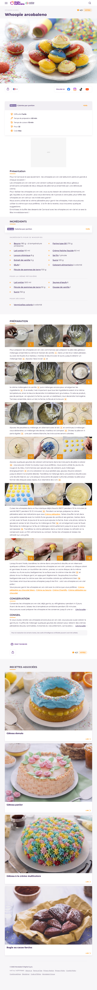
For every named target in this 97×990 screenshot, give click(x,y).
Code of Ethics (36, 974)
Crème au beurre (43, 590)
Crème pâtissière (52, 514)
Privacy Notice (48, 970)
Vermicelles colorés (23, 305)
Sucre (55, 260)
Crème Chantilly (60, 590)
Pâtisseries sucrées (12, 10)
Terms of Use (37, 970)
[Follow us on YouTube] (87, 89)
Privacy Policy (60, 970)
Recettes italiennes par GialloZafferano (22, 3)
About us (28, 970)
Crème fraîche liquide (63, 251)
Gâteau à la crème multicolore (24, 876)
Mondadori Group (48, 974)
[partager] (8, 89)
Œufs (16, 265)
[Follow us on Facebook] (69, 89)
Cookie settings (15, 974)
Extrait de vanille (22, 260)
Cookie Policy (71, 970)
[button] (79, 609)
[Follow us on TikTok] (81, 89)
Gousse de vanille (61, 287)
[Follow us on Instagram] (75, 89)
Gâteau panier (15, 805)
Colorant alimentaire (63, 265)
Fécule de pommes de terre (27, 270)
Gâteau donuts (15, 733)
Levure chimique (22, 255)
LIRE (87, 739)
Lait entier (19, 251)
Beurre (17, 243)
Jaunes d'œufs (60, 282)
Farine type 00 (60, 243)
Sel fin (56, 255)
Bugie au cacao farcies (19, 947)
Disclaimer (26, 974)
